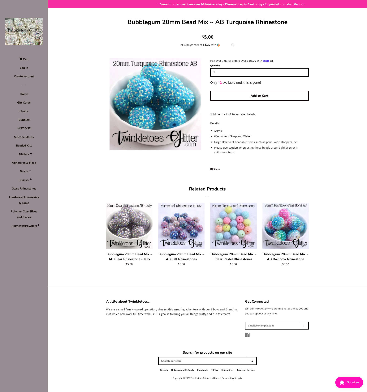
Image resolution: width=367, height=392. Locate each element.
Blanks (23, 180)
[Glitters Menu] (31, 154)
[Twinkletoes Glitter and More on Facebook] (247, 335)
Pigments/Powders (23, 226)
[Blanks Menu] (30, 180)
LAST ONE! (24, 128)
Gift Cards (24, 102)
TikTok (214, 370)
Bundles (24, 120)
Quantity (215, 65)
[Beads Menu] (30, 171)
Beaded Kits (24, 145)
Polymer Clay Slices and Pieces (24, 214)
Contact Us (227, 370)
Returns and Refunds (182, 370)
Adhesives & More (24, 163)
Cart (25, 59)
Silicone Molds (24, 137)
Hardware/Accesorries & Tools (24, 200)
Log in (24, 68)
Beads (24, 171)
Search (164, 370)
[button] (207, 45)
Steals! (23, 111)
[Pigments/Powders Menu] (38, 226)
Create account (24, 76)
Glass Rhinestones (24, 188)
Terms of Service (246, 370)
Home (24, 94)
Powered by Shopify (232, 378)
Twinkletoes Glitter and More (205, 378)
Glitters (24, 154)
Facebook (202, 370)
